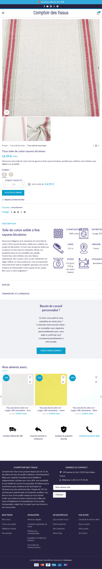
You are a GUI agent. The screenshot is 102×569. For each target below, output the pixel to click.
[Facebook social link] (44, 6)
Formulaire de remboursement (34, 546)
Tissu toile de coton (17, 146)
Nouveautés (7, 533)
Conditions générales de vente (37, 525)
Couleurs (6, 170)
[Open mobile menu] (3, 13)
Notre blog (57, 533)
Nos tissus (6, 520)
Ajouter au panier (13, 193)
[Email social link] (47, 6)
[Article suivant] (98, 145)
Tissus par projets (9, 524)
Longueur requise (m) (13, 180)
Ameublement (17, 208)
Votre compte (84, 524)
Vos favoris (82, 533)
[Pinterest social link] (51, 6)
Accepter (51, 564)
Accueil (5, 146)
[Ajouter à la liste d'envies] (30, 377)
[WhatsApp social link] (54, 6)
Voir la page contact (51, 351)
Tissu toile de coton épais (36, 146)
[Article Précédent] (93, 145)
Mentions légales (34, 520)
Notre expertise (59, 524)
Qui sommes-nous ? (61, 520)
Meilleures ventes (9, 529)
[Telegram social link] (57, 6)
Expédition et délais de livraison (36, 539)
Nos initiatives (59, 529)
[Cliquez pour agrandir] (6, 112)
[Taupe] (11, 174)
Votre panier (83, 529)
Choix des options (30, 382)
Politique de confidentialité (33, 532)
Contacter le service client (89, 436)
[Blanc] (4, 174)
